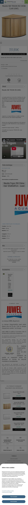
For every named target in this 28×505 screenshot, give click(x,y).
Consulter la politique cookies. (8, 490)
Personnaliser (13, 501)
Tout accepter (13, 496)
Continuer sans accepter (7, 492)
